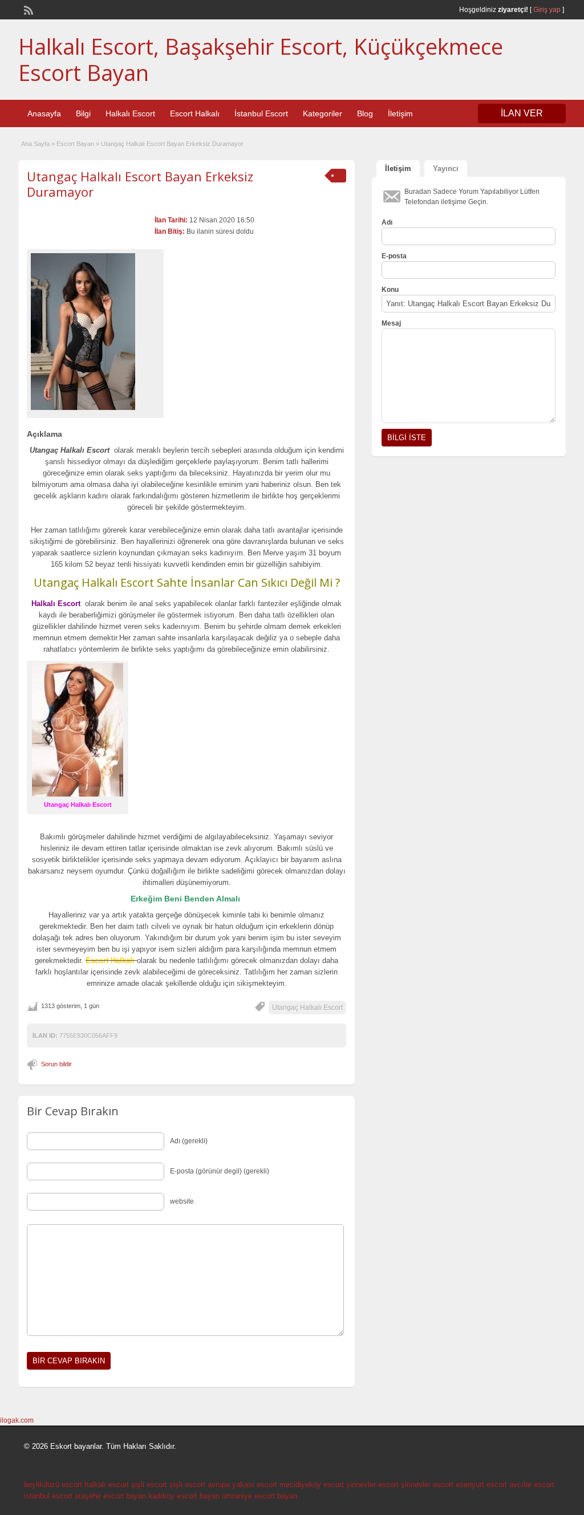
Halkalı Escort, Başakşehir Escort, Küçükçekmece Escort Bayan (260, 59)
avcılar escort (531, 1484)
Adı (387, 222)
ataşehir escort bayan (110, 1496)
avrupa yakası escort (242, 1484)
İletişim (400, 113)
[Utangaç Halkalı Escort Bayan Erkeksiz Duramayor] (95, 331)
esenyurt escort (481, 1484)
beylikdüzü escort (53, 1484)
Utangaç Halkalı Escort (307, 1008)
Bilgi (83, 113)
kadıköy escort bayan (184, 1496)
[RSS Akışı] (27, 9)
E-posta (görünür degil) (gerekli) (219, 1171)
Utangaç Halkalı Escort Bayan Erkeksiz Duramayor (140, 184)
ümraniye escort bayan (259, 1496)
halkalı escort (106, 1484)
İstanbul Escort (261, 113)
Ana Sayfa (35, 143)
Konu (390, 290)
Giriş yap (547, 10)
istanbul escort (48, 1496)
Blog (365, 113)
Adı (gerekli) (189, 1141)
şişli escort (149, 1484)
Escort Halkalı (195, 113)
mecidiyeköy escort (311, 1484)
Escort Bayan (75, 143)
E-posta (394, 256)
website (182, 1201)
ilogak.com (17, 1420)
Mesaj (391, 323)
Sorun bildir (56, 1064)
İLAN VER (522, 113)
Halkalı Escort (130, 113)
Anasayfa (44, 113)
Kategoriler (322, 113)
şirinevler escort (372, 1484)
